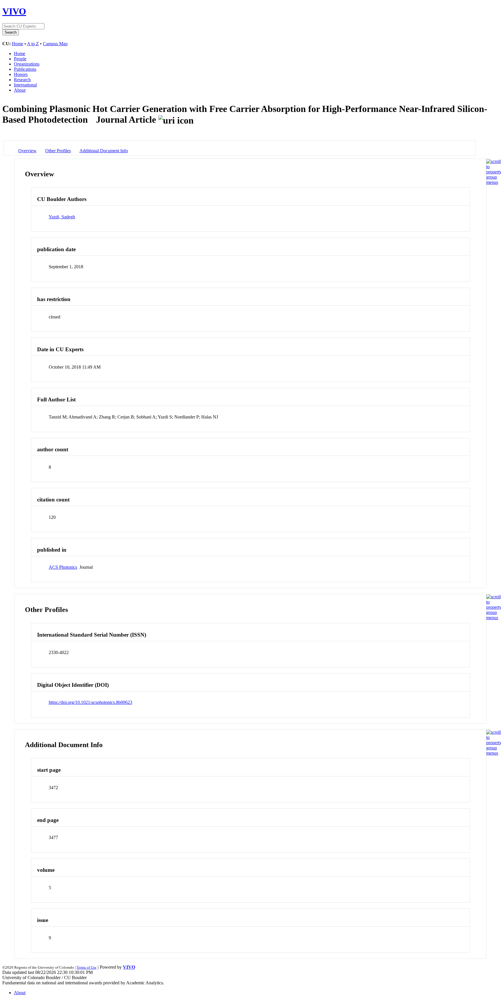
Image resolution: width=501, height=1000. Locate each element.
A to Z (33, 43)
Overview (27, 150)
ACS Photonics (63, 567)
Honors (21, 74)
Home (17, 43)
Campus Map (55, 43)
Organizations (26, 63)
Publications (25, 69)
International (25, 84)
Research (22, 79)
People (20, 58)
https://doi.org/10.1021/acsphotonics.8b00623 (90, 702)
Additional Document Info (103, 150)
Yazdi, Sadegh (62, 216)
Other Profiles (58, 150)
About (20, 90)
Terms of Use (87, 967)
